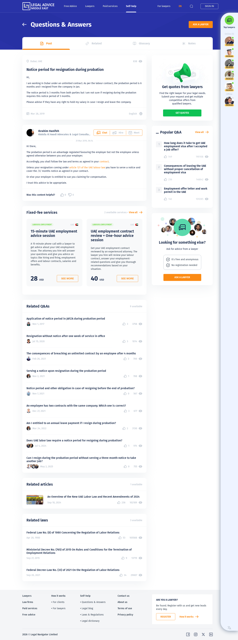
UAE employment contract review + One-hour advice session (112, 235)
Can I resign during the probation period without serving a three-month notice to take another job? (81, 459)
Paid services (110, 6)
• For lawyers (58, 608)
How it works (186, 616)
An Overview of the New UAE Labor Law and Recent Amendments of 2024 (93, 496)
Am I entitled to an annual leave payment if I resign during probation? (71, 423)
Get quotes (182, 113)
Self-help (131, 6)
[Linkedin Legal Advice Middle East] (211, 634)
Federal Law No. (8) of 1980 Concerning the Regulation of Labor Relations (73, 532)
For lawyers (164, 6)
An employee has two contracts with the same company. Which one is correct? (76, 405)
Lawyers (89, 6)
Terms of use (125, 608)
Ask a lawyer (201, 24)
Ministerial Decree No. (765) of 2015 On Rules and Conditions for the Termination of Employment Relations (79, 551)
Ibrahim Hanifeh (48, 131)
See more (67, 278)
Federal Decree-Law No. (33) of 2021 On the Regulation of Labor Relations (73, 570)
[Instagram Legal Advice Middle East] (195, 634)
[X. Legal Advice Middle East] (203, 634)
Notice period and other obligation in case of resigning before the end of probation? (80, 388)
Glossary (144, 43)
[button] (180, 6)
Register (165, 616)
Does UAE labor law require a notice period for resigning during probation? (74, 440)
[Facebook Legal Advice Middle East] (188, 634)
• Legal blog (86, 608)
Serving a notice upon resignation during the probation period (66, 370)
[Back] (26, 24)
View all (133, 212)
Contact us (123, 596)
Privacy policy (125, 614)
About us (122, 602)
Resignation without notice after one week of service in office (65, 336)
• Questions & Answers (93, 602)
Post (49, 43)
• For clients (57, 602)
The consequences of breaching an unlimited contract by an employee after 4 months (81, 353)
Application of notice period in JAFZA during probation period (65, 318)
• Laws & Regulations (92, 614)
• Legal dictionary (89, 621)
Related (97, 43)
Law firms (27, 602)
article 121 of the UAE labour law (87, 167)
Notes (192, 43)
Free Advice (70, 6)
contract (104, 161)
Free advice (28, 614)
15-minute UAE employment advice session (54, 233)
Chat (104, 132)
